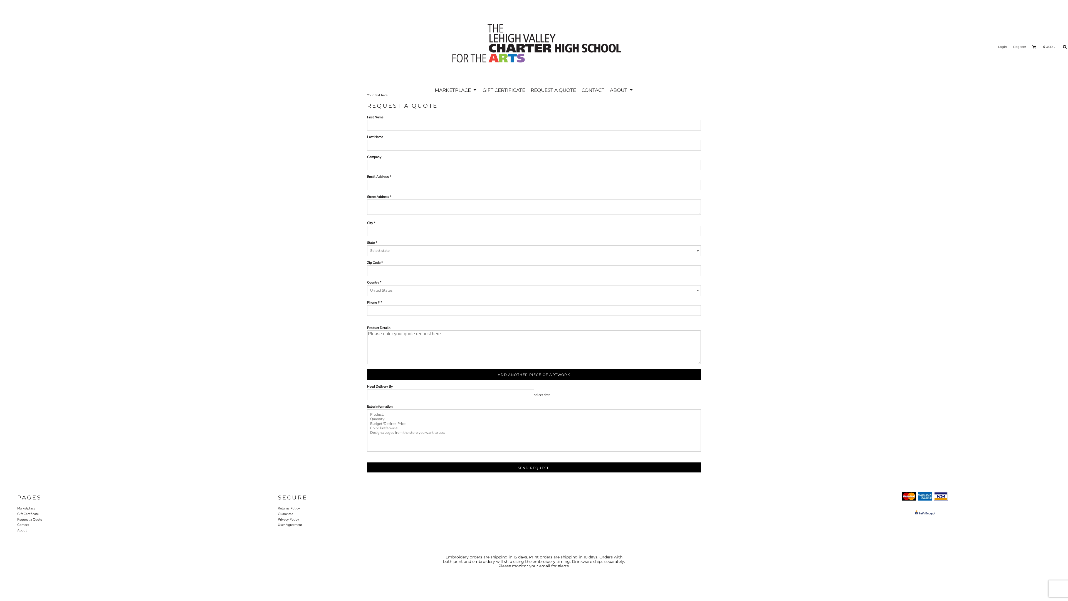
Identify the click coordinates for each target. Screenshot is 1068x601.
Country (373, 282)
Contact (23, 525)
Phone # (373, 302)
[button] (456, 90)
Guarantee (285, 514)
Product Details (378, 328)
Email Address (378, 176)
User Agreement (290, 525)
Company (374, 157)
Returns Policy (289, 508)
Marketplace (26, 508)
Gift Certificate (28, 514)
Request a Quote (29, 519)
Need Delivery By (380, 386)
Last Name (375, 137)
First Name (375, 117)
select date (542, 395)
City (370, 223)
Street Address (378, 196)
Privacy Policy (288, 519)
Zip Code (373, 262)
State (371, 242)
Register (1019, 47)
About (22, 530)
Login (1002, 47)
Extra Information (380, 406)
